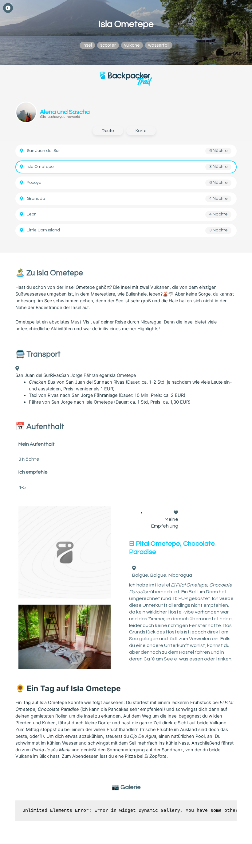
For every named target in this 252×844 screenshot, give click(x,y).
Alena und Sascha (65, 112)
